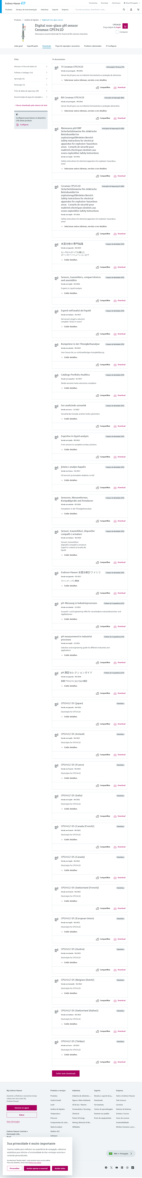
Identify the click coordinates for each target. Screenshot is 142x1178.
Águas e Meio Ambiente (81, 1100)
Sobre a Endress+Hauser (125, 1096)
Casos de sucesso (122, 1118)
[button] (22, 1107)
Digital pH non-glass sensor (52, 20)
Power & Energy (78, 1118)
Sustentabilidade (122, 1122)
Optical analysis (56, 1127)
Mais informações (13, 1121)
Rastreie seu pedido (101, 1113)
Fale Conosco (116, 3)
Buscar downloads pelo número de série (31, 105)
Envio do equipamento (102, 1118)
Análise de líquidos (32, 20)
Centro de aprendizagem (103, 1109)
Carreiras (119, 1105)
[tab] (19, 46)
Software (53, 1136)
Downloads (104, 3)
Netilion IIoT (55, 1131)
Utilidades (76, 1127)
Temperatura (55, 1113)
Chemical (75, 1113)
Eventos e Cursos (122, 1113)
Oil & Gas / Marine (79, 1105)
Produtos (17, 20)
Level (52, 1105)
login (118, 27)
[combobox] (133, 3)
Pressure (53, 1118)
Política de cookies (35, 1163)
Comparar (124, 32)
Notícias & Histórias (123, 1109)
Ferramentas (93, 3)
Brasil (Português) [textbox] (132, 3)
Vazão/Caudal (55, 1100)
